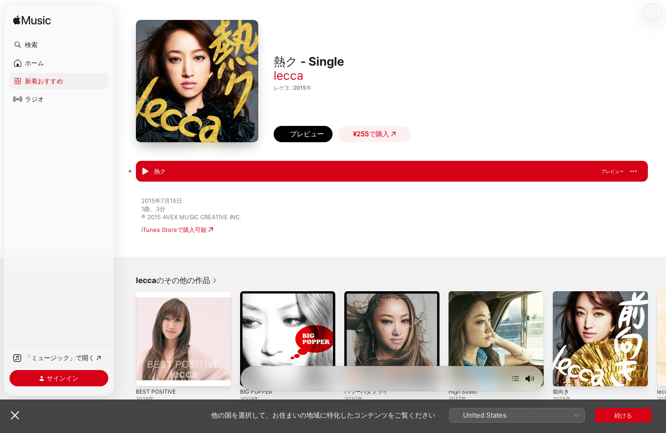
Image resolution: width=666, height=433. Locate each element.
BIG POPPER (257, 294)
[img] (32, 20)
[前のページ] (127, 339)
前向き (561, 294)
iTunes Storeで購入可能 (174, 229)
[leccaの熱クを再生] (145, 172)
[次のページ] (657, 339)
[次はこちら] (515, 378)
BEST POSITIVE (157, 294)
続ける (623, 415)
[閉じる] (15, 415)
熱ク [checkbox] (160, 171)
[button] (59, 45)
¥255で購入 (371, 134)
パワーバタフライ (367, 294)
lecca (289, 75)
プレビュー (612, 171)
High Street (465, 294)
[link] (176, 280)
